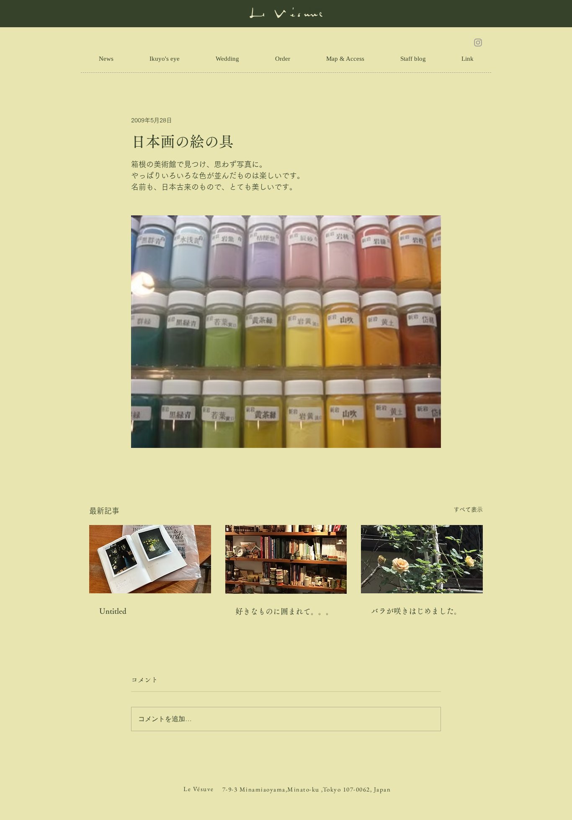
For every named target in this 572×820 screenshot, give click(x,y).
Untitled (112, 611)
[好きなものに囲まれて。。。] (286, 559)
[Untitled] (150, 559)
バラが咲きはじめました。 (416, 611)
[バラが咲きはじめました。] (422, 559)
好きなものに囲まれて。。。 (284, 611)
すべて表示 (468, 509)
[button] (467, 59)
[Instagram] (478, 42)
